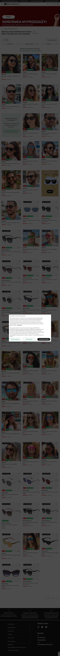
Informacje (19, 325)
